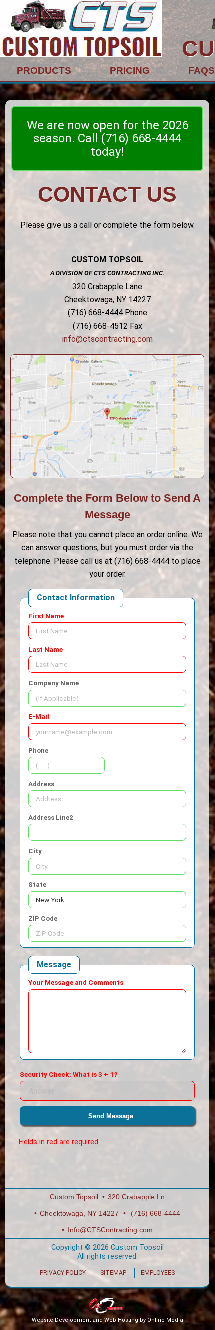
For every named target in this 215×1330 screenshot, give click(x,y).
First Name (46, 616)
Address (41, 784)
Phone (38, 750)
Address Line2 (51, 818)
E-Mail (39, 716)
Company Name (53, 683)
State (37, 884)
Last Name (45, 650)
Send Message (111, 1116)
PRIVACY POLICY (63, 1273)
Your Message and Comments (76, 982)
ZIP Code (43, 918)
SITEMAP (113, 1273)
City (35, 851)
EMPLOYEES (158, 1273)
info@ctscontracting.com (107, 339)
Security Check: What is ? (69, 1074)
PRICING (130, 71)
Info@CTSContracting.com (110, 1230)
